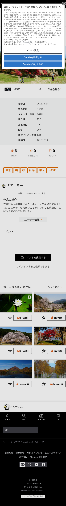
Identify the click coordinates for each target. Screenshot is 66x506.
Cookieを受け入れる (33, 64)
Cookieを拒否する (33, 57)
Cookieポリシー (28, 42)
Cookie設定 (33, 50)
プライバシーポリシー (36, 44)
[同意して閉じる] (64, 3)
